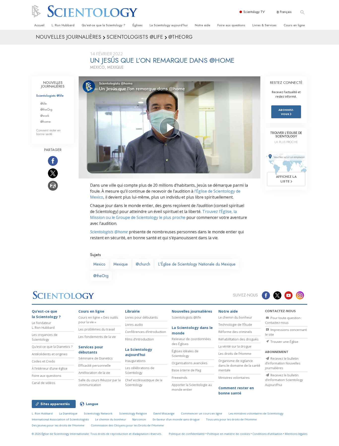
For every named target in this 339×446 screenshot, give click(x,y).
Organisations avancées (189, 363)
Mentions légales (296, 434)
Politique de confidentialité (187, 434)
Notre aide (202, 25)
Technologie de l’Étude (235, 324)
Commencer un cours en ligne (201, 413)
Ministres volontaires (234, 377)
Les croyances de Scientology (45, 337)
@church (143, 264)
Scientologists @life (50, 95)
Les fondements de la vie (97, 336)
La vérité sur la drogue (234, 346)
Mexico (99, 264)
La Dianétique (68, 413)
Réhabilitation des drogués (238, 339)
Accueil (39, 25)
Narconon (139, 419)
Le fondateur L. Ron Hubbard (43, 325)
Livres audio (134, 324)
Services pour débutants (90, 350)
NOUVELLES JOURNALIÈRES (53, 84)
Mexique (120, 264)
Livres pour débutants (141, 317)
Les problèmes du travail (96, 329)
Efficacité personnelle (94, 365)
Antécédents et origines (50, 354)
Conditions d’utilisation (267, 434)
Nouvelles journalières (192, 311)
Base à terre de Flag (186, 370)
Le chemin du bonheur (235, 317)
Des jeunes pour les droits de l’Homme (58, 425)
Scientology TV (254, 11)
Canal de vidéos (43, 383)
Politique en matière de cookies (228, 434)
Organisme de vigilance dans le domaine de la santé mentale (239, 365)
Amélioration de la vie (94, 372)
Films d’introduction (139, 339)
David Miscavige (163, 413)
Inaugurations (135, 360)
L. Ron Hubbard (63, 25)
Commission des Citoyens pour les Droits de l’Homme (127, 425)
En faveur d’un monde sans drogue (176, 419)
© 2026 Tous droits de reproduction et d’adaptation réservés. (97, 434)
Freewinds (179, 377)
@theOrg (100, 276)
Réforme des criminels (235, 331)
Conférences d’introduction (145, 331)
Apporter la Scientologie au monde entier (192, 387)
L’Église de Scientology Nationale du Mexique (197, 264)
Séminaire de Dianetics (95, 358)
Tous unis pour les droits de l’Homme (231, 419)
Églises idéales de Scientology (185, 353)
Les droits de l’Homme (234, 353)
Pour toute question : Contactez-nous (283, 320)
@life (43, 103)
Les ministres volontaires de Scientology (256, 413)
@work (44, 115)
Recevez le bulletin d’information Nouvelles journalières (283, 363)
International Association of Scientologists (60, 419)
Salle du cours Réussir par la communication (99, 382)
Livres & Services (264, 25)
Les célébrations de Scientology (139, 370)
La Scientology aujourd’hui (169, 25)
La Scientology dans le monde (192, 330)
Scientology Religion (133, 413)
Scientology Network (98, 413)
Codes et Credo (43, 361)
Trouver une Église (284, 341)
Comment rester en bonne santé (48, 132)
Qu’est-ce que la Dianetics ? (52, 346)
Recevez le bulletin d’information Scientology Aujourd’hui (284, 380)
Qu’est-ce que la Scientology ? (103, 25)
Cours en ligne (294, 25)
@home (45, 121)
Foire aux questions (231, 25)
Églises (137, 25)
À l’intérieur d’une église (50, 368)
